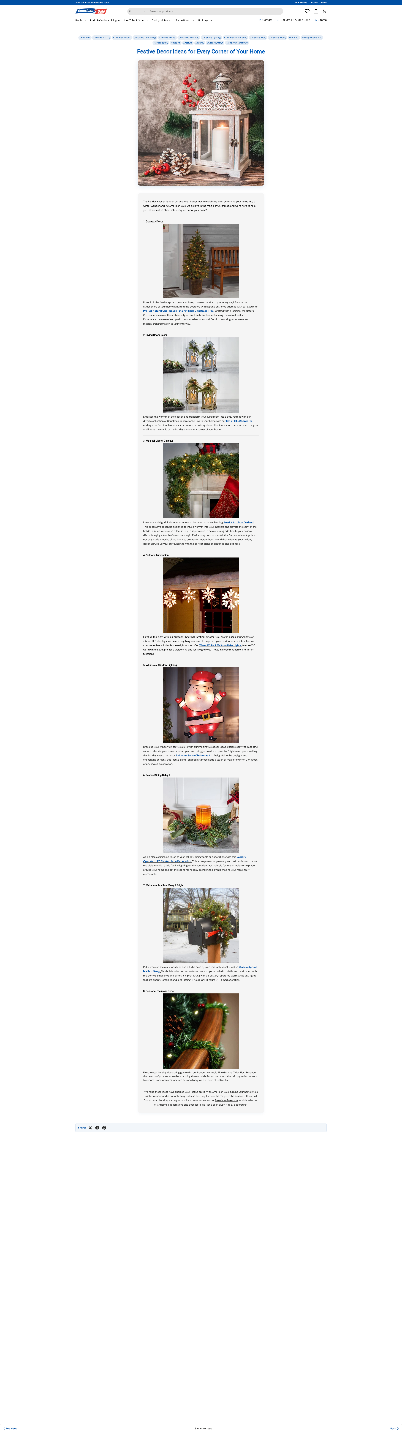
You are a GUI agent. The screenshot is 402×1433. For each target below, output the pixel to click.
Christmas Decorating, (145, 37)
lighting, (200, 42)
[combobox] (205, 11)
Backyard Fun (160, 20)
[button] (324, 11)
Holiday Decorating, (312, 37)
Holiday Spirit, (161, 42)
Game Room (183, 20)
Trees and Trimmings (237, 42)
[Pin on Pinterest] (104, 1127)
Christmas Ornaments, (235, 37)
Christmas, (85, 37)
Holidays (203, 20)
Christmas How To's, (189, 37)
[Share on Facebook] (97, 1127)
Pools (78, 20)
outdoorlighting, (215, 42)
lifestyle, (187, 42)
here (106, 2)
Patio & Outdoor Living (103, 20)
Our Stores (301, 2)
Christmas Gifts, (167, 37)
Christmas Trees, (277, 37)
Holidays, (175, 42)
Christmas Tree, (258, 37)
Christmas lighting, (211, 37)
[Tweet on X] (90, 1127)
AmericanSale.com (226, 1100)
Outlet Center (319, 2)
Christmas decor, (122, 37)
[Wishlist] (307, 11)
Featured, (294, 37)
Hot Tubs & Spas (134, 20)
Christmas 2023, (101, 37)
